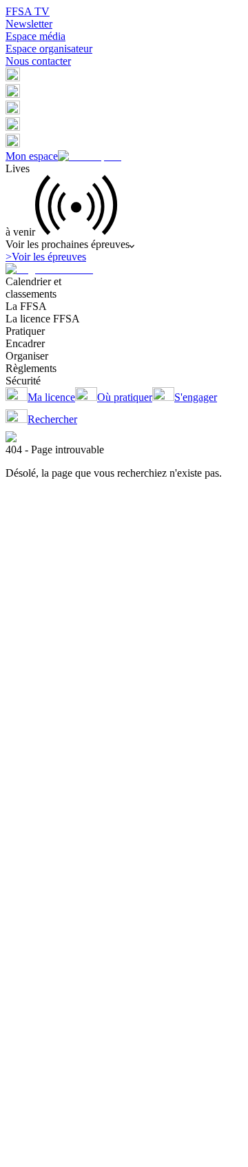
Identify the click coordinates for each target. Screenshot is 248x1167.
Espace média (35, 36)
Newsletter (29, 24)
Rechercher (52, 419)
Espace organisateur (49, 48)
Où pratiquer (124, 397)
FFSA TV (28, 11)
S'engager (195, 397)
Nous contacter (38, 61)
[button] (13, 77)
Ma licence (51, 397)
